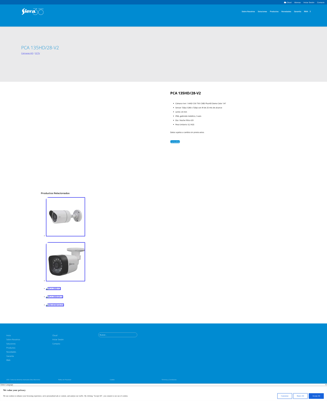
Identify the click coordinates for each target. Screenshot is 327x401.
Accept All (316, 396)
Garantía (297, 12)
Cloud (288, 2)
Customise (284, 396)
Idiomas (297, 2)
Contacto (320, 2)
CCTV (37, 53)
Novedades (286, 12)
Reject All (300, 396)
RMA (306, 12)
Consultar (175, 141)
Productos (274, 12)
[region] (163, 393)
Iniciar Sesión (308, 2)
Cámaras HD (27, 53)
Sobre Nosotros (248, 12)
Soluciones (262, 12)
